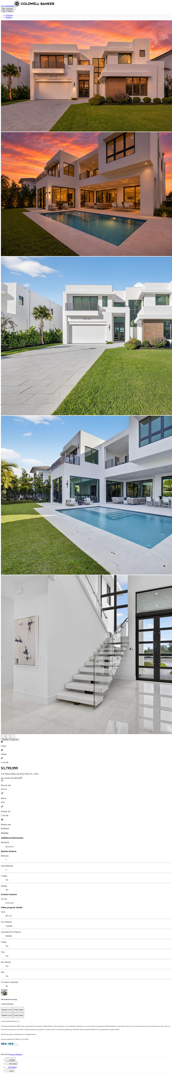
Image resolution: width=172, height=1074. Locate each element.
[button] (86, 76)
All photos (5, 739)
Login (3, 11)
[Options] (3, 736)
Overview (9, 15)
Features (9, 17)
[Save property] (8, 736)
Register (10, 11)
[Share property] (12, 736)
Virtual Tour (14, 739)
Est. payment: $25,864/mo (10, 778)
